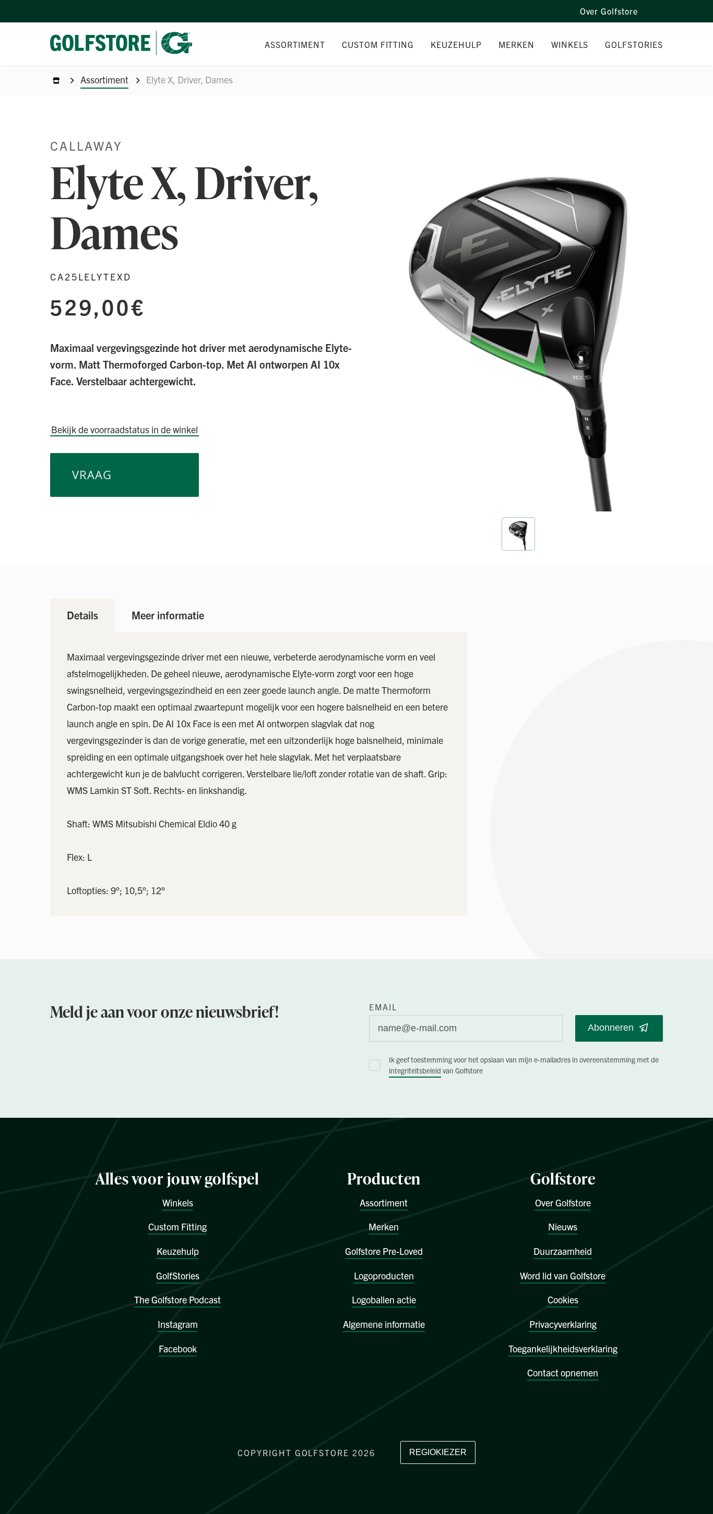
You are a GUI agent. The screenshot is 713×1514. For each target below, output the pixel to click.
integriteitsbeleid (415, 1070)
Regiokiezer (438, 1452)
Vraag (91, 474)
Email (383, 1007)
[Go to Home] (56, 80)
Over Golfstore (609, 11)
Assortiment (104, 80)
